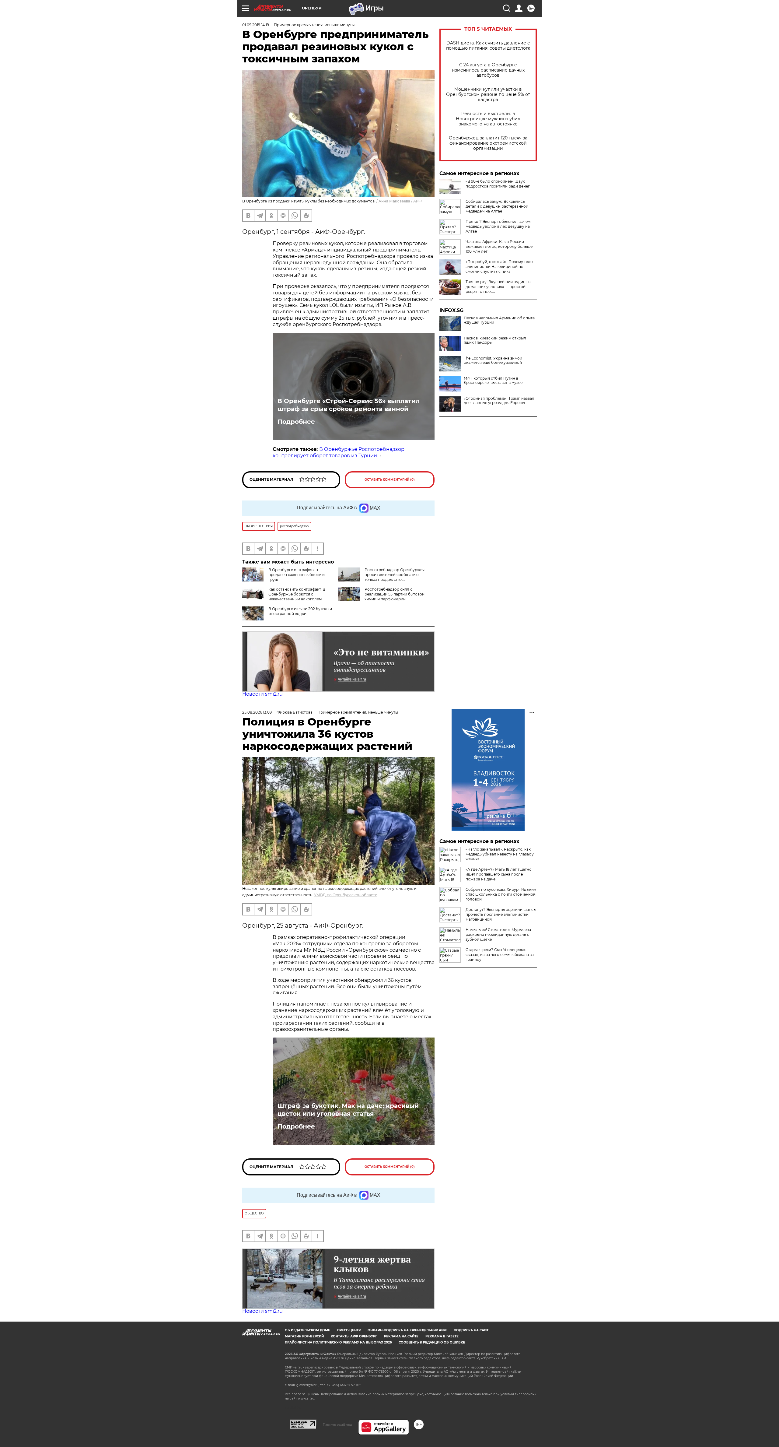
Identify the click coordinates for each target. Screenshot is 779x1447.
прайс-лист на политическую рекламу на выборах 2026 (338, 1342)
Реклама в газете (442, 1336)
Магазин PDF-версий (304, 1336)
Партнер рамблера (337, 1424)
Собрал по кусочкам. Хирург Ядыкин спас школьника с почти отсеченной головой (501, 894)
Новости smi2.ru (262, 694)
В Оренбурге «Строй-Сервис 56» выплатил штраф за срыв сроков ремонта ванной (349, 405)
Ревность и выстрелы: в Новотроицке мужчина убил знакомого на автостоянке (488, 119)
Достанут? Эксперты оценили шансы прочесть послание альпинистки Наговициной (501, 914)
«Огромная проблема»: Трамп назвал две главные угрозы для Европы (499, 400)
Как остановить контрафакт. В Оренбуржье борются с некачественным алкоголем (296, 594)
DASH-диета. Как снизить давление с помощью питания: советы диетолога (488, 45)
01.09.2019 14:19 (255, 25)
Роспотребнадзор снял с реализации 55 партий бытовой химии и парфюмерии (394, 594)
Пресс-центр (349, 1330)
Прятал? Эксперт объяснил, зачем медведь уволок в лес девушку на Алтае (498, 226)
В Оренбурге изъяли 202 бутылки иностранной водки (300, 611)
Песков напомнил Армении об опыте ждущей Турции (499, 320)
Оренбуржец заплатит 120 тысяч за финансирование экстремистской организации (488, 143)
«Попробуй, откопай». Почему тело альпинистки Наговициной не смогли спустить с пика (499, 266)
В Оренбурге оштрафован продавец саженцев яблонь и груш (296, 574)
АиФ (417, 201)
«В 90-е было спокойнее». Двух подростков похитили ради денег (498, 183)
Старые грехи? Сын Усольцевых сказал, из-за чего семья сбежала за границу (500, 954)
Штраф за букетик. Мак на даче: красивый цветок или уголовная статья (348, 1109)
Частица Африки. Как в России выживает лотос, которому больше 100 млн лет (499, 246)
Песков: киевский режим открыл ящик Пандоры (495, 340)
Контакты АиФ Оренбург (354, 1336)
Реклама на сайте (401, 1336)
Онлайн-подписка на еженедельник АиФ (407, 1330)
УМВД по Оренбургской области (345, 895)
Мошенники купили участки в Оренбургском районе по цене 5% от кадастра (488, 94)
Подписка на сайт (471, 1330)
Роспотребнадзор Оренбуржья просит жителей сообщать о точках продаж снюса (394, 574)
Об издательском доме (307, 1330)
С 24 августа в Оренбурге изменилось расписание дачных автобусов (488, 70)
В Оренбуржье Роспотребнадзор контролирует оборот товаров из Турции (338, 452)
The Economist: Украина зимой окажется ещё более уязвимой (493, 360)
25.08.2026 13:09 (257, 712)
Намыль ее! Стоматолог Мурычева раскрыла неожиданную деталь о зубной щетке (498, 934)
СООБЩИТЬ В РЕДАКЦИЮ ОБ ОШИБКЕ (432, 1342)
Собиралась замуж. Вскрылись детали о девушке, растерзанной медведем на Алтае (497, 206)
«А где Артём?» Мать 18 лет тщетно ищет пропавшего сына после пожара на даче (499, 874)
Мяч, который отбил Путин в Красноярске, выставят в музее (493, 380)
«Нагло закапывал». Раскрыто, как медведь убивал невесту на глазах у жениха (500, 854)
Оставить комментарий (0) (390, 480)
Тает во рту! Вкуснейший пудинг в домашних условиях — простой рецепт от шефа (498, 286)
